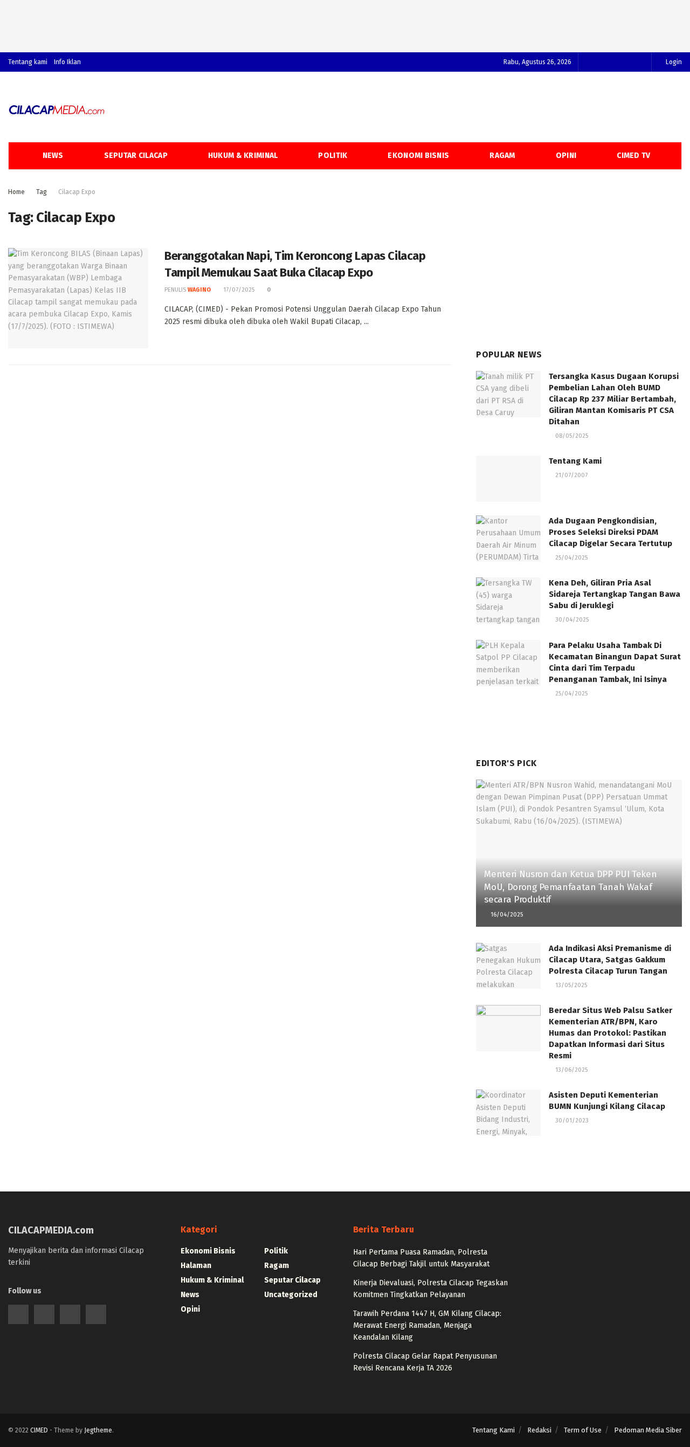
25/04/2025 (571, 557)
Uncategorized (291, 1294)
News (53, 155)
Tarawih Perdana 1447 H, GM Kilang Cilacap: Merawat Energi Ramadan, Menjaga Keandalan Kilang (427, 1325)
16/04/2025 (506, 914)
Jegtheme (98, 1430)
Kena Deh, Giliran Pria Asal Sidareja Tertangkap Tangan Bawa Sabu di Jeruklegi (614, 594)
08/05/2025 (571, 435)
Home (16, 192)
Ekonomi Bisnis (418, 155)
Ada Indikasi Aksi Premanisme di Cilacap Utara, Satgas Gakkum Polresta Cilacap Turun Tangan (610, 959)
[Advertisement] (345, 24)
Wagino (199, 289)
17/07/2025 (238, 289)
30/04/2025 (571, 619)
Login (673, 62)
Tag (41, 192)
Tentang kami (27, 62)
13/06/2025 (571, 1069)
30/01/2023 (571, 1120)
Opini (566, 155)
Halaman (196, 1265)
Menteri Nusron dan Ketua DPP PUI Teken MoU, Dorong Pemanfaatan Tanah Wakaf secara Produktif (570, 887)
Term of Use (583, 1430)
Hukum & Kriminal (243, 155)
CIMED (39, 1430)
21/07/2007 (571, 475)
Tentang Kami (575, 461)
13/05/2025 (570, 985)
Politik (332, 155)
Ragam (502, 155)
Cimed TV (633, 155)
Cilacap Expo (76, 192)
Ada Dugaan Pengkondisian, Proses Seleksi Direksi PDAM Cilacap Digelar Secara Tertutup (610, 532)
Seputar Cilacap (136, 155)
